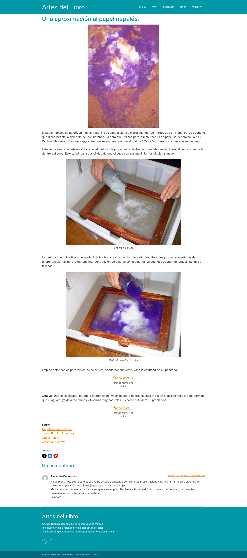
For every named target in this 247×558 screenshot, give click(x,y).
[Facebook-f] (44, 541)
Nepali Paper (50, 437)
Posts (155, 7)
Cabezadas (168, 7)
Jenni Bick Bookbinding (58, 433)
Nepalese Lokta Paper (57, 429)
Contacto (197, 7)
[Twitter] (51, 541)
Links (183, 7)
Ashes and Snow (53, 442)
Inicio (142, 7)
